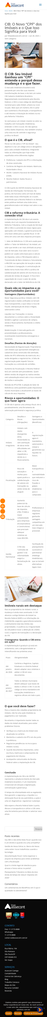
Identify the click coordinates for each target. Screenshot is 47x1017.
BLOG (10, 11)
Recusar (18, 1013)
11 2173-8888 (10, 935)
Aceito (8, 1013)
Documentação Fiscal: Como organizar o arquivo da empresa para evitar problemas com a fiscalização (22, 859)
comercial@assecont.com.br (16, 938)
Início (6, 11)
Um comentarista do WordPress (17, 887)
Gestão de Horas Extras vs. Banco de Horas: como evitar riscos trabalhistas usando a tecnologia (22, 849)
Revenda (8, 991)
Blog (6, 979)
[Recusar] (44, 1008)
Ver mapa (8, 960)
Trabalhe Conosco (12, 982)
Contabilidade (10, 973)
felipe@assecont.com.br (17, 36)
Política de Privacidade (33, 1013)
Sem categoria (10, 38)
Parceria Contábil (12, 988)
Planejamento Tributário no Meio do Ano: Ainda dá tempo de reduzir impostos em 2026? (21, 875)
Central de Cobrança (13, 976)
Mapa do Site (10, 985)
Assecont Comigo (11, 971)
